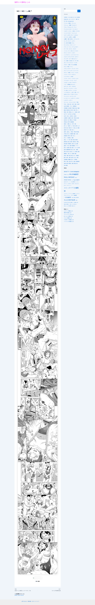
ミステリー (70, 90)
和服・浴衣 (66, 112)
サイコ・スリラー (67, 52)
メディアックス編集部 (71, 193)
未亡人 (68, 133)
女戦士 (75, 116)
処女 (76, 108)
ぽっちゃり (73, 84)
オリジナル (66, 37)
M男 (76, 19)
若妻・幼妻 (66, 155)
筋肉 (65, 149)
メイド (78, 92)
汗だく (74, 135)
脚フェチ (70, 153)
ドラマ (77, 68)
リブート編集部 (74, 195)
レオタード (73, 98)
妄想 (78, 118)
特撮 (78, 141)
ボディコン (66, 86)
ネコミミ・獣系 (67, 72)
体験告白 (75, 106)
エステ (65, 35)
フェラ (75, 80)
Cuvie (65, 174)
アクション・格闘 (67, 25)
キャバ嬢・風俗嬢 (67, 43)
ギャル (73, 43)
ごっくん (66, 50)
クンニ (70, 46)
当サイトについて (35, 601)
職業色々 (66, 153)
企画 (65, 106)
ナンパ (65, 70)
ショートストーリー (75, 54)
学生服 (75, 120)
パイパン (66, 74)
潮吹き (76, 139)
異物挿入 (70, 143)
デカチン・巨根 (67, 64)
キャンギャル (66, 44)
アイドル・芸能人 (67, 23)
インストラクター (67, 33)
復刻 (78, 127)
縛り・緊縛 (76, 149)
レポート (70, 100)
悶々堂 (69, 202)
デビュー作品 (66, 66)
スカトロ (66, 56)
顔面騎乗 (77, 161)
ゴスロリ (74, 48)
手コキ (67, 129)
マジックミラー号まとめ (69, 214)
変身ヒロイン (71, 112)
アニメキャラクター (68, 29)
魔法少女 (76, 163)
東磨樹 (65, 204)
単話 (74, 110)
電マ (72, 161)
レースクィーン (67, 98)
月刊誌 (65, 133)
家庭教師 (72, 121)
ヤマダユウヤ (77, 193)
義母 (78, 151)
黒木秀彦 (70, 205)
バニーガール (66, 76)
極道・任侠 (76, 133)
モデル (68, 94)
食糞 (65, 163)
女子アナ (66, 114)
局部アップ (70, 125)
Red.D (76, 177)
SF (64, 21)
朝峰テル (71, 202)
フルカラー (74, 82)
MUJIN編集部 (73, 174)
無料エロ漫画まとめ (22, 2)
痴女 (73, 143)
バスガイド (73, 74)
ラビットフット (67, 195)
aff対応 (16, 595)
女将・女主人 (66, 116)
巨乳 (74, 125)
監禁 (71, 145)
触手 (65, 157)
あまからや (66, 181)
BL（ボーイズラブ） (71, 19)
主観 (68, 104)
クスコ (71, 44)
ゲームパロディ (75, 46)
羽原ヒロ (75, 204)
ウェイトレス (74, 33)
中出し (65, 104)
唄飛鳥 (75, 197)
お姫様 (74, 37)
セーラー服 (71, 58)
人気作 (78, 104)
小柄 (75, 123)
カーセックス (76, 39)
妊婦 (65, 120)
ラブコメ (76, 94)
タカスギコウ (66, 193)
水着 (71, 135)
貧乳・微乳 (68, 157)
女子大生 (70, 114)
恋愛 (65, 129)
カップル (66, 41)
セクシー (75, 58)
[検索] (78, 11)
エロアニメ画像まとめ (68, 210)
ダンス (65, 62)
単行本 (19, 595)
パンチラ (73, 78)
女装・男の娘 (74, 118)
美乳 (65, 151)
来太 (77, 202)
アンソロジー (75, 29)
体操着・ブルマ (69, 106)
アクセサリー (74, 25)
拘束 (70, 129)
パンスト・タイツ (67, 78)
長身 (70, 161)
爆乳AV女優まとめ (67, 212)
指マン (73, 129)
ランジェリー (66, 96)
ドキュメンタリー (67, 68)
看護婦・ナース (75, 145)
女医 (79, 112)
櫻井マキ (71, 204)
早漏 (75, 131)
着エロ (65, 147)
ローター (74, 102)
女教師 (69, 118)
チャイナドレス (70, 62)
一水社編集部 (67, 197)
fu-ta (68, 174)
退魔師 (69, 159)
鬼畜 (73, 163)
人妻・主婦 (74, 104)
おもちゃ (76, 35)
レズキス (77, 98)
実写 (69, 121)
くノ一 (74, 44)
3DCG (71, 17)
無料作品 (66, 141)
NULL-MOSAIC (69, 177)
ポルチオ (74, 86)
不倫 (77, 102)
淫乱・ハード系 (67, 139)
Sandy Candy (67, 179)
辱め (78, 157)
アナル (65, 27)
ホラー (70, 86)
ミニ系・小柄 (73, 92)
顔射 (74, 161)
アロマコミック (69, 185)
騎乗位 (70, 163)
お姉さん (70, 37)
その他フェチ (71, 60)
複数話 (77, 155)
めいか (65, 185)
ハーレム (72, 72)
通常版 (75, 159)
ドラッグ (73, 68)
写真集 (73, 108)
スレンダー (66, 58)
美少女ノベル (72, 151)
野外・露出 (66, 161)
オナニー (72, 35)
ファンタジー (66, 80)
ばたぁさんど (77, 183)
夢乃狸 (77, 197)
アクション (74, 23)
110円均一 (66, 17)
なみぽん (73, 183)
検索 (65, 8)
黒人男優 (66, 165)
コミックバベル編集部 (71, 189)
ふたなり (66, 82)
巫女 (67, 127)
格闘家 (71, 133)
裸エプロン (73, 155)
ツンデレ (75, 62)
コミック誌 (70, 50)
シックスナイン (67, 54)
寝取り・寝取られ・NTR (69, 123)
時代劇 (77, 131)
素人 (72, 149)
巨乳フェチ (77, 125)
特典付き (74, 141)
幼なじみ (75, 127)
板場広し (67, 204)
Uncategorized (70, 21)
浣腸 (72, 137)
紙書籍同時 (68, 149)
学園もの (71, 120)
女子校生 (74, 114)
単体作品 (68, 110)
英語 (70, 155)
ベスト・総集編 (67, 84)
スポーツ (76, 56)
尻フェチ (66, 125)
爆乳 (71, 141)
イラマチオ (77, 31)
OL (78, 19)
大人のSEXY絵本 (69, 200)
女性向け (71, 116)
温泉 (74, 139)
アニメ (75, 27)
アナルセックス (70, 27)
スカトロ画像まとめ (68, 217)
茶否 (39, 581)
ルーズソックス (73, 96)
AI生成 (65, 19)
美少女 (22, 595)
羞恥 (76, 151)
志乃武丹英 (65, 202)
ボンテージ (66, 88)
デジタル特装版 (74, 64)
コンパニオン (75, 50)
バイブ (69, 74)
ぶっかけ (70, 82)
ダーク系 (76, 60)
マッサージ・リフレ (73, 88)
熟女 (69, 141)
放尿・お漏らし (67, 131)
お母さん (71, 39)
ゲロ (67, 48)
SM (66, 21)
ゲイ (65, 48)
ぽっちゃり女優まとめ (68, 216)
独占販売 (66, 143)
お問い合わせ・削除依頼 (26, 601)
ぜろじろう (65, 183)
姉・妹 (67, 120)
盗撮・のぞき (66, 145)
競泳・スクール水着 (76, 147)
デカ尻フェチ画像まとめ (69, 219)
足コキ (75, 157)
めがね (65, 94)
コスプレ (70, 48)
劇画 (65, 110)
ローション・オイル (68, 102)
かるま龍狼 (73, 181)
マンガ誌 (66, 90)
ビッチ (77, 78)
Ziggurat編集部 (76, 179)
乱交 (70, 104)
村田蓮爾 (75, 202)
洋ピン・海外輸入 (67, 137)
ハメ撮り (71, 76)
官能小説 (66, 121)
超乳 (72, 157)
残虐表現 (66, 135)
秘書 (68, 147)
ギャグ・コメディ (71, 41)
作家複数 (66, 108)
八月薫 (72, 197)
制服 (78, 108)
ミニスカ (75, 90)
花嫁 (75, 153)
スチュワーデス (71, 56)
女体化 (76, 112)
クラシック (66, 46)
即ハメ (77, 110)
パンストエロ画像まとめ (69, 221)
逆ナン (72, 159)
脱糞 (73, 153)
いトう (69, 181)
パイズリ (76, 72)
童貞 (70, 147)
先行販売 (70, 108)
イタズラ (66, 31)
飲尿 (67, 163)
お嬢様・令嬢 (66, 39)
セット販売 (66, 60)
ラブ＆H (72, 94)
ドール (71, 66)
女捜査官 (66, 118)
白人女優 (76, 143)
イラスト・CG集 (71, 31)
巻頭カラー (71, 127)
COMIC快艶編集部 (74, 171)
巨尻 (65, 127)
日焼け (72, 131)
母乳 (69, 135)
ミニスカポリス (67, 92)
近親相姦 (66, 159)
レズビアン (66, 100)
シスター (73, 52)
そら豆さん (69, 183)
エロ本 (68, 35)
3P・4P (74, 17)
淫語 (71, 139)
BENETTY (66, 171)
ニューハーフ (75, 70)
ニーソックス (69, 70)
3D (69, 17)
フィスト (71, 80)
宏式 (76, 200)
